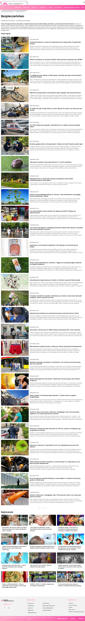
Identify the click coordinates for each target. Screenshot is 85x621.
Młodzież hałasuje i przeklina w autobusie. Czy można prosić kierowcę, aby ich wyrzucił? (55, 363)
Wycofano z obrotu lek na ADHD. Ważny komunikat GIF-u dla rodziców (55, 330)
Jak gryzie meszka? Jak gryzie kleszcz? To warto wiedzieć (51, 162)
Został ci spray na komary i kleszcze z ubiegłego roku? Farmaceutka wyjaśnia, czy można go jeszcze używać (54, 412)
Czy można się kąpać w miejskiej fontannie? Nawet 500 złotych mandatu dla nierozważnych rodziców (56, 228)
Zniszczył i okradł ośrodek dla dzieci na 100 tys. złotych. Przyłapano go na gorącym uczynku (55, 429)
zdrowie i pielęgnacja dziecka (72, 7)
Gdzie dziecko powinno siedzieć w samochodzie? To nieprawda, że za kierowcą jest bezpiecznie (55, 462)
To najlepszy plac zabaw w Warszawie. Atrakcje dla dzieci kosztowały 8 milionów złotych (55, 76)
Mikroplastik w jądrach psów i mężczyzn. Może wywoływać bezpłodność (56, 346)
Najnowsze (7, 512)
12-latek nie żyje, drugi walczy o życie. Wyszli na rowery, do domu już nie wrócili (56, 109)
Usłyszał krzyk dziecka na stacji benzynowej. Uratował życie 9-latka (54, 313)
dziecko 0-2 (35, 7)
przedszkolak (43, 7)
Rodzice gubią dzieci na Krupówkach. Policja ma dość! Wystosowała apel (56, 144)
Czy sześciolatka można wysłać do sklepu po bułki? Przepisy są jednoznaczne (53, 212)
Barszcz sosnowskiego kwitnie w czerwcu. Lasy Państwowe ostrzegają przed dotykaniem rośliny (55, 195)
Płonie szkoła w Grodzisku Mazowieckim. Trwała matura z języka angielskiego (53, 396)
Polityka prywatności (62, 618)
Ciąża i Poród (26, 7)
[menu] (4, 608)
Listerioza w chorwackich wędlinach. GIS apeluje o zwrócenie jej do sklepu (54, 246)
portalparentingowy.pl (7, 11)
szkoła (50, 7)
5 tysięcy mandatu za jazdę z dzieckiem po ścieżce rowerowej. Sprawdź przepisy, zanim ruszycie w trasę (56, 296)
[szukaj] (84, 2)
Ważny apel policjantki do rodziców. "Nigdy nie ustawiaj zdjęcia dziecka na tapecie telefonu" (55, 263)
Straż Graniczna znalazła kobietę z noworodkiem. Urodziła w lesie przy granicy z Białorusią (55, 479)
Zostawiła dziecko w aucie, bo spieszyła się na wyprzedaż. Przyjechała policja (55, 43)
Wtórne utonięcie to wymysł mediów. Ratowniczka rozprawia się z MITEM (56, 59)
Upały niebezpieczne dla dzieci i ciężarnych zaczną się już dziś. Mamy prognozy (55, 379)
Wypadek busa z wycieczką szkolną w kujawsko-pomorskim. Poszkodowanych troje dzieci (52, 179)
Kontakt (73, 618)
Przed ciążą (18, 7)
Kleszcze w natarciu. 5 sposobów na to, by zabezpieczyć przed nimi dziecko (54, 446)
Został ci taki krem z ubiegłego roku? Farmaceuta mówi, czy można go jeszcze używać (55, 495)
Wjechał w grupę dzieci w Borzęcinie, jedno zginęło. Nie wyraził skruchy (55, 93)
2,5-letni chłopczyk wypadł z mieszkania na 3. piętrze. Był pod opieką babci (55, 125)
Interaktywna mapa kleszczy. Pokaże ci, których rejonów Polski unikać (55, 280)
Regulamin (81, 618)
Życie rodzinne (58, 7)
